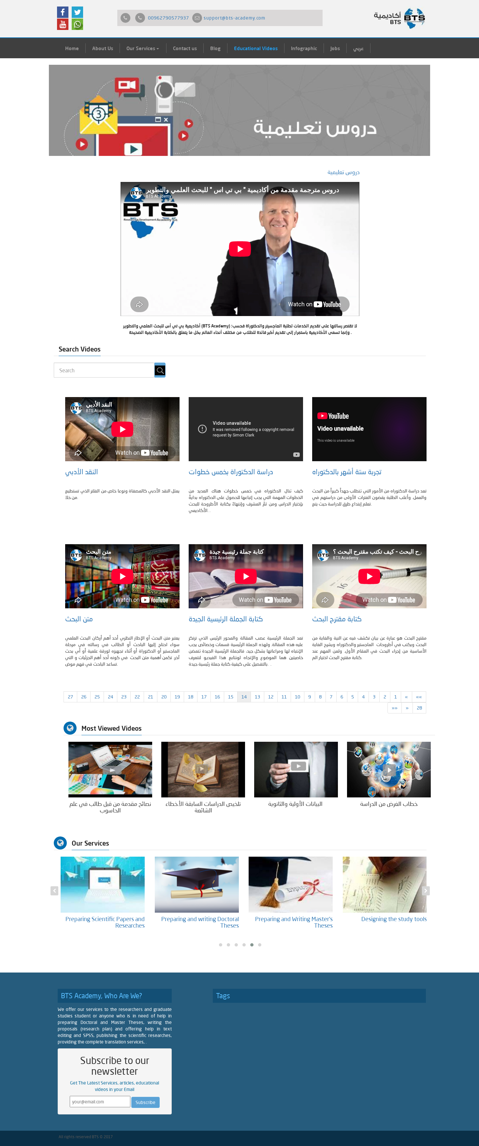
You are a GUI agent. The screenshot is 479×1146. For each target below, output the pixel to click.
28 (419, 708)
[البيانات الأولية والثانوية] (296, 769)
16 (217, 696)
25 (97, 696)
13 (257, 696)
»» (395, 708)
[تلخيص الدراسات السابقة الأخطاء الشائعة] (203, 769)
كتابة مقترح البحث (338, 618)
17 (204, 696)
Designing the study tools (394, 918)
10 (297, 696)
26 (83, 696)
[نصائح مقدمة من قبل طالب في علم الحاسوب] (110, 769)
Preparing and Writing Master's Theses (294, 922)
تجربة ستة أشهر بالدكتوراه (347, 471)
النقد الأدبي (81, 471)
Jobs (335, 48)
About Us (102, 48)
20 (164, 696)
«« (419, 696)
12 (270, 696)
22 (137, 696)
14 (244, 696)
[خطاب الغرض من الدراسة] (389, 769)
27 (70, 696)
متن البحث (79, 618)
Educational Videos (256, 48)
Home (72, 48)
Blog (215, 48)
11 (284, 696)
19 (177, 696)
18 (190, 696)
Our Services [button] (141, 48)
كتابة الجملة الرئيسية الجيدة (226, 618)
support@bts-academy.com (234, 18)
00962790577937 (168, 18)
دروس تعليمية (343, 171)
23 (123, 696)
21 (150, 696)
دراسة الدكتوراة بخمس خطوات (231, 471)
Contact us (185, 48)
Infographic (304, 48)
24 (110, 696)
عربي (358, 48)
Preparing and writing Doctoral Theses (200, 922)
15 (230, 696)
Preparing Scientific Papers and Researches (105, 922)
